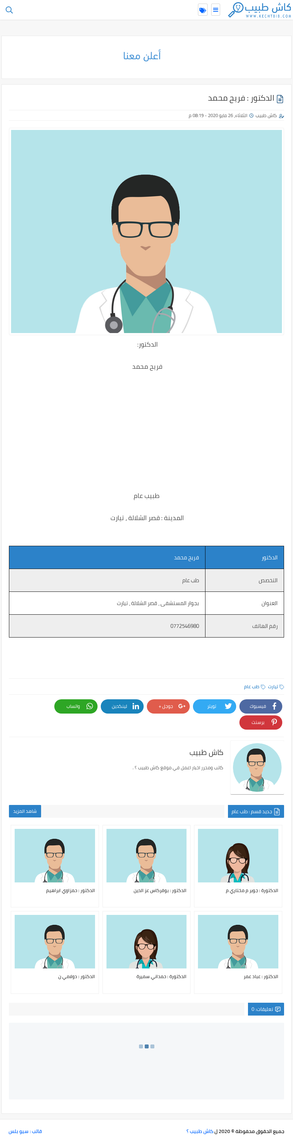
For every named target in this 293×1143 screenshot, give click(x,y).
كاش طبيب (266, 115)
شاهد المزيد (25, 811)
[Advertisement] (146, 426)
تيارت (273, 686)
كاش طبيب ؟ (200, 1131)
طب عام (251, 686)
